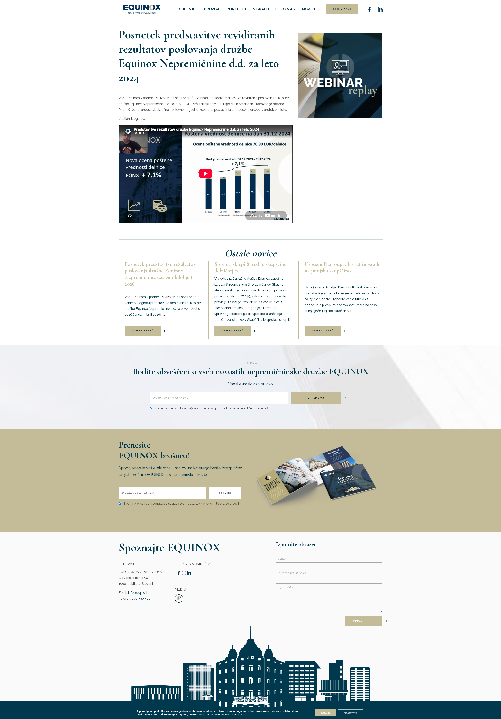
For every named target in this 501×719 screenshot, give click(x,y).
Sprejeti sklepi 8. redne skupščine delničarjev (250, 267)
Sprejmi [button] (326, 713)
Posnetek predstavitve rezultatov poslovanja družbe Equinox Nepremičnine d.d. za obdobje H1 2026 (161, 274)
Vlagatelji (264, 9)
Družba (211, 9)
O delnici (187, 9)
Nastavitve (350, 713)
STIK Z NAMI (342, 9)
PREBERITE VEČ (143, 330)
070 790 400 (141, 598)
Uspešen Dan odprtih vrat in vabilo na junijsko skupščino (343, 267)
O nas (289, 9)
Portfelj (236, 9)
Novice (309, 9)
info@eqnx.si (137, 593)
